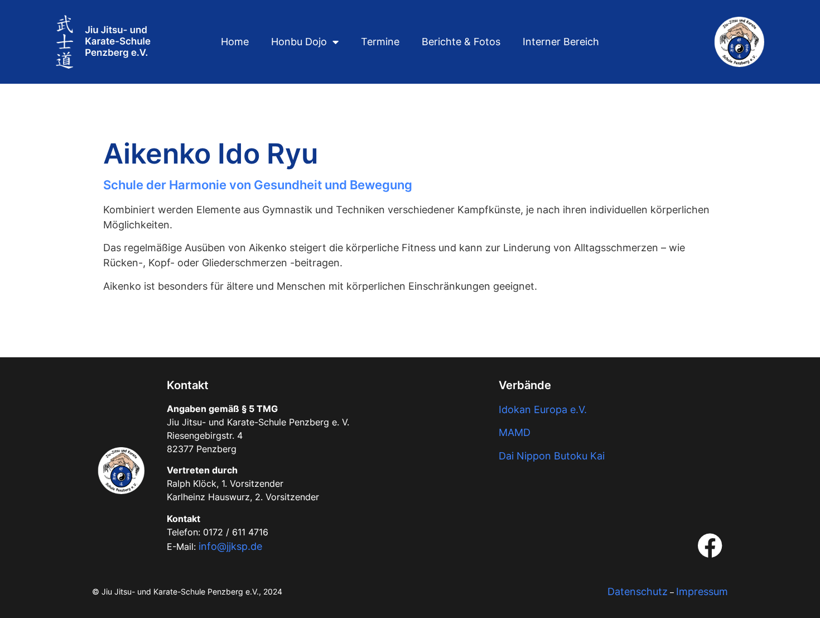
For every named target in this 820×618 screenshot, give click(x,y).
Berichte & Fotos (461, 41)
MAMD (514, 432)
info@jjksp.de (230, 546)
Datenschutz (637, 591)
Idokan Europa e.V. (543, 409)
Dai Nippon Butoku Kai (552, 456)
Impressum (702, 591)
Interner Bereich (561, 41)
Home (235, 41)
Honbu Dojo (299, 41)
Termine (380, 41)
